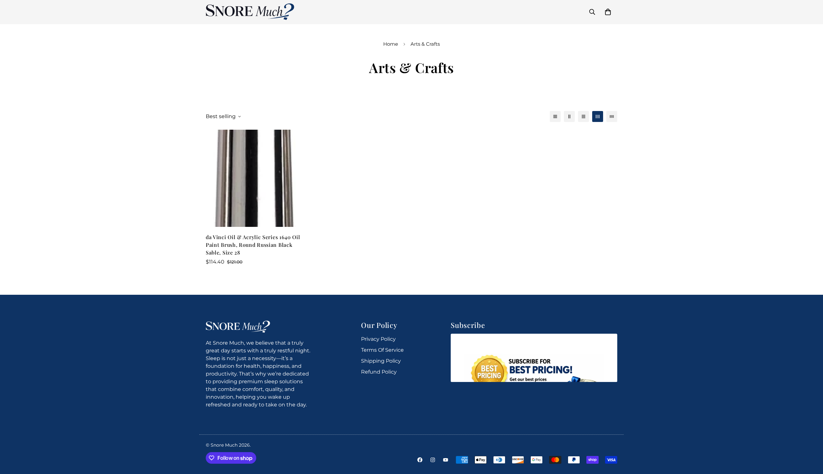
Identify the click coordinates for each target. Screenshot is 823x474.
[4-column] (597, 116)
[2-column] (569, 116)
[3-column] (583, 116)
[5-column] (611, 116)
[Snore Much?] (250, 12)
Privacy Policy (378, 339)
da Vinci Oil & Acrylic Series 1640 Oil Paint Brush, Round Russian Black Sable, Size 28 (253, 245)
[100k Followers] (432, 459)
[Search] (592, 12)
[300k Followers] (419, 459)
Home (390, 44)
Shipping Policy (381, 361)
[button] (608, 12)
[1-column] (555, 116)
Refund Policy (379, 372)
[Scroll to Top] (810, 439)
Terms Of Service (382, 350)
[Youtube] (445, 459)
